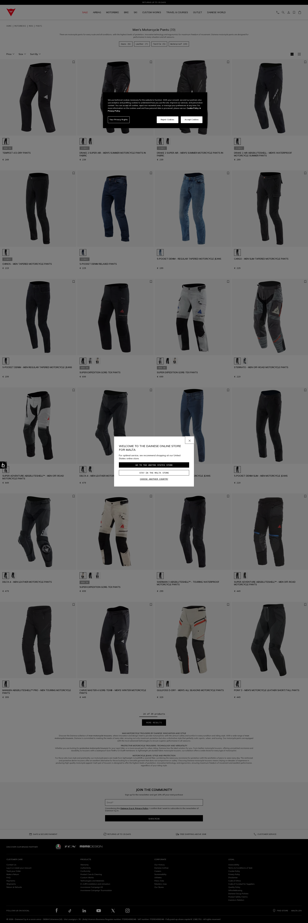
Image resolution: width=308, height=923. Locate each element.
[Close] (189, 440)
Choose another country (154, 479)
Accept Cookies (192, 119)
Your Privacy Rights (119, 119)
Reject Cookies (167, 119)
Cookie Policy (193, 108)
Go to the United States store (154, 465)
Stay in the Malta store (154, 472)
